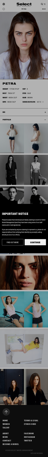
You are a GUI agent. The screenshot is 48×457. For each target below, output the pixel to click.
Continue (35, 242)
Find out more (13, 242)
